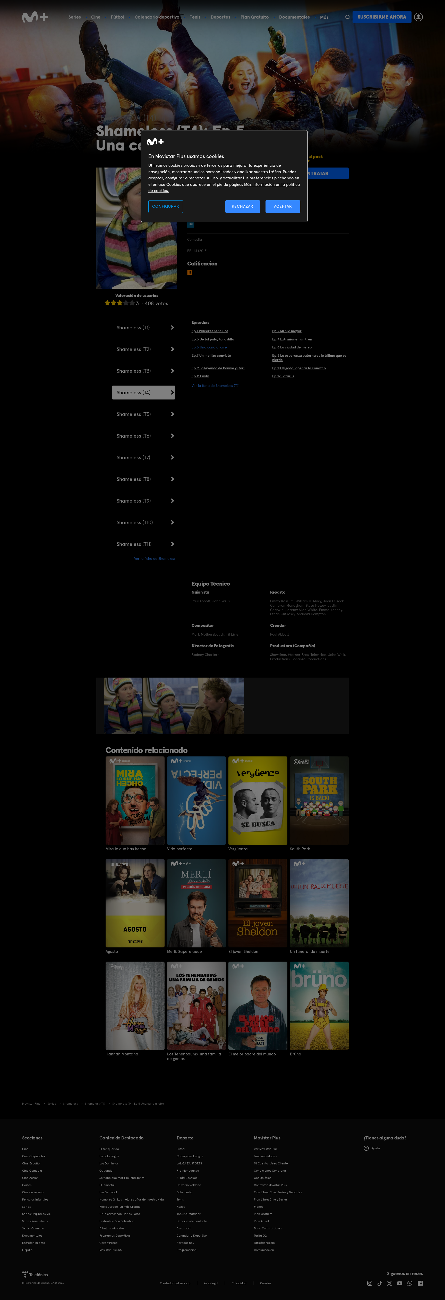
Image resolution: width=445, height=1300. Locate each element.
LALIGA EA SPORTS (189, 1163)
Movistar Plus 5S (110, 1250)
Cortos (26, 1185)
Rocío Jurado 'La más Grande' (120, 1207)
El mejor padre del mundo (252, 1054)
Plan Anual (261, 1221)
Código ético (262, 1178)
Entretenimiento (33, 1243)
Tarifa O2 (260, 1235)
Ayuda (375, 1148)
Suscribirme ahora (382, 17)
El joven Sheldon (243, 951)
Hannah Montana (122, 1054)
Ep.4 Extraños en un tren (292, 339)
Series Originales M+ (36, 1214)
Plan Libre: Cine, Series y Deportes (278, 1192)
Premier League (188, 1170)
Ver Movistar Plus (265, 1149)
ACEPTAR (283, 206)
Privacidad (239, 1283)
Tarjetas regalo (264, 1243)
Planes (258, 1207)
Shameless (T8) (134, 479)
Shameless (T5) (134, 414)
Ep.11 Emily (200, 376)
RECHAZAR (242, 206)
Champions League (190, 1156)
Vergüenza (238, 849)
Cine (95, 17)
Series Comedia (33, 1228)
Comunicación (264, 1250)
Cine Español (31, 1163)
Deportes (220, 17)
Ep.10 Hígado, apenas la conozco (299, 368)
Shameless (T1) (133, 327)
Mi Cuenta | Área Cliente (271, 1163)
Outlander (106, 1170)
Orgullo (27, 1250)
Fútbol (117, 17)
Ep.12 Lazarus (283, 376)
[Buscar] (347, 17)
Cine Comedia (32, 1170)
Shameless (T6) (134, 436)
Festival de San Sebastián (116, 1221)
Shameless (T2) (134, 349)
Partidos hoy (185, 1243)
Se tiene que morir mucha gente (121, 1178)
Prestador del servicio (175, 1283)
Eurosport (184, 1228)
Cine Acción (30, 1178)
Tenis (195, 17)
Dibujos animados (111, 1228)
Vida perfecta (180, 849)
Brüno (295, 1054)
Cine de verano (33, 1192)
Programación (186, 1250)
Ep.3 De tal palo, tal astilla (213, 339)
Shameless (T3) (134, 371)
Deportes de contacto (192, 1221)
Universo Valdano (189, 1185)
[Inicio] (35, 17)
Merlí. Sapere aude (184, 951)
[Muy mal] (107, 302)
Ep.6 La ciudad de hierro (292, 347)
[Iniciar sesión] (418, 17)
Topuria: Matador (189, 1214)
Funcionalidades (265, 1156)
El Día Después (187, 1178)
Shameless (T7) (133, 457)
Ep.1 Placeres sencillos (210, 331)
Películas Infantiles (35, 1199)
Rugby (181, 1207)
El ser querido (109, 1149)
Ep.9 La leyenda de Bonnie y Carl (218, 368)
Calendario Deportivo (192, 1235)
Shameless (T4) (134, 392)
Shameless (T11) (134, 544)
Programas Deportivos (114, 1235)
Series (75, 17)
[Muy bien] (132, 302)
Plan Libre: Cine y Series (270, 1199)
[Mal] (113, 302)
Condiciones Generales (270, 1170)
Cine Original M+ (33, 1156)
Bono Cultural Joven (268, 1228)
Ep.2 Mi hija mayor (287, 331)
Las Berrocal (108, 1192)
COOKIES (265, 1283)
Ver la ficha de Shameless (154, 558)
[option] (123, 706)
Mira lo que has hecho (126, 849)
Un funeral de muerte (310, 951)
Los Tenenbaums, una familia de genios (194, 1056)
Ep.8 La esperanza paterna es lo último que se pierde (309, 357)
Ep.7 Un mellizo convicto (211, 355)
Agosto (112, 951)
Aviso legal (211, 1283)
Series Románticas (35, 1221)
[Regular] (120, 302)
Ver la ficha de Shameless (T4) (215, 386)
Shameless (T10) (135, 522)
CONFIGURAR (165, 206)
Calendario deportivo (157, 17)
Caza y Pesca (108, 1243)
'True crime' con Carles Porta (119, 1214)
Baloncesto (184, 1192)
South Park (300, 849)
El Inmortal (107, 1185)
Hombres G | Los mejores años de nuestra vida (131, 1199)
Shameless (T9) (134, 501)
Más (324, 17)
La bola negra (109, 1156)
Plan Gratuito (255, 17)
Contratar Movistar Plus (270, 1185)
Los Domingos (108, 1163)
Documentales (294, 17)
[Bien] (126, 302)
